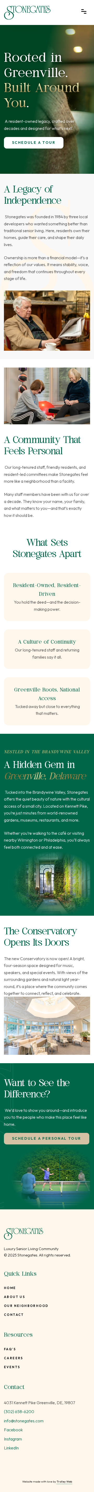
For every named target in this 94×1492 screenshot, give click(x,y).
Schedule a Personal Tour (46, 1138)
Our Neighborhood (26, 1306)
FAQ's (10, 1349)
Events (12, 1367)
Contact (14, 1315)
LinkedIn (11, 1447)
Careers (13, 1358)
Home (10, 1288)
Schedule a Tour (33, 142)
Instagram (13, 1439)
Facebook (13, 1429)
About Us (14, 1297)
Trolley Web (64, 1481)
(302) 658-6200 (19, 1411)
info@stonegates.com (24, 1420)
